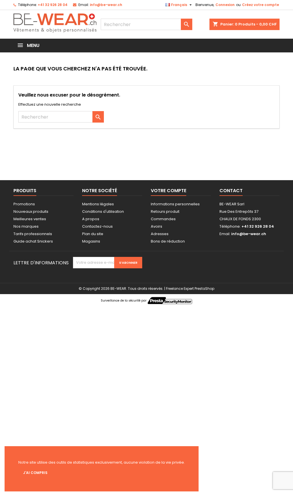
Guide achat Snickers (33, 241)
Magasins (91, 241)
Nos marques (26, 226)
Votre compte (168, 190)
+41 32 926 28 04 (53, 4)
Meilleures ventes (29, 219)
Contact (231, 190)
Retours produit (165, 211)
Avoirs (156, 226)
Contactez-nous (97, 226)
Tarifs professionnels (32, 234)
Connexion (225, 4)
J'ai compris (35, 472)
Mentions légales (98, 204)
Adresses (160, 234)
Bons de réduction (168, 241)
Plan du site (92, 234)
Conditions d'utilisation (103, 211)
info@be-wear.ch (106, 4)
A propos (90, 219)
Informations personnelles (175, 204)
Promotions (24, 204)
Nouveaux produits (30, 211)
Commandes (163, 219)
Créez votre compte (260, 4)
